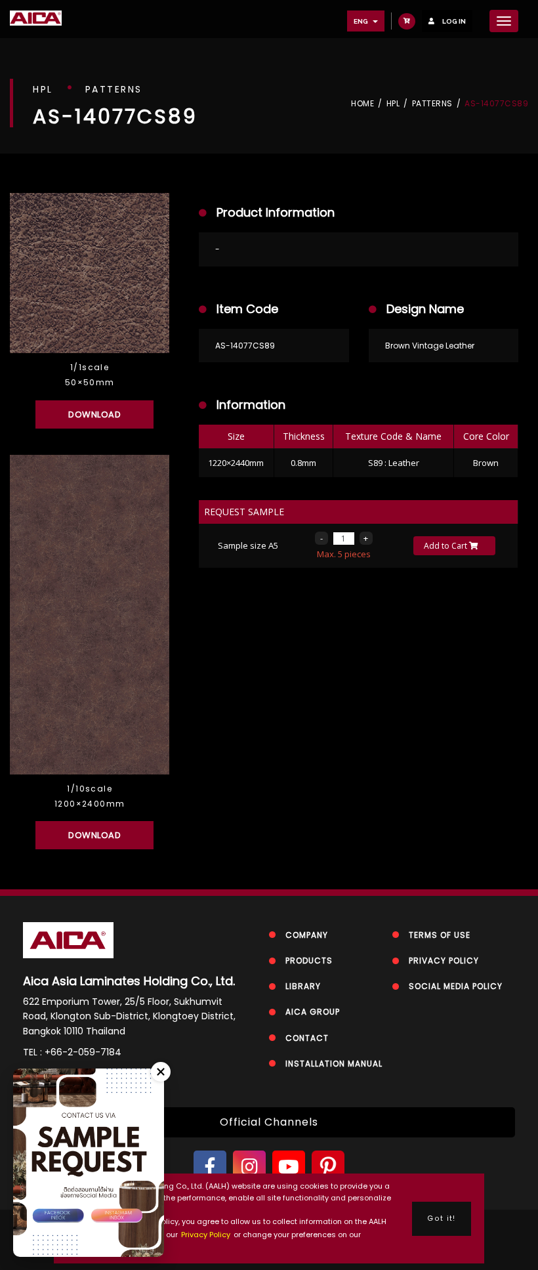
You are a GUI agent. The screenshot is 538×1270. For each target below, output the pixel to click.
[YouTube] (288, 1167)
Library (303, 986)
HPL (393, 104)
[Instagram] (249, 1167)
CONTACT (307, 1038)
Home (362, 104)
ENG (361, 21)
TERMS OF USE (439, 935)
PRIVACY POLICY (444, 960)
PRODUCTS (309, 960)
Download (94, 414)
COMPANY (306, 935)
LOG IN (453, 21)
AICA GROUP (312, 1011)
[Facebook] (210, 1167)
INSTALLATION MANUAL (334, 1063)
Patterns (432, 104)
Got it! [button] (441, 1218)
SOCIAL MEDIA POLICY (456, 986)
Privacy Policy (205, 1234)
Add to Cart (446, 545)
